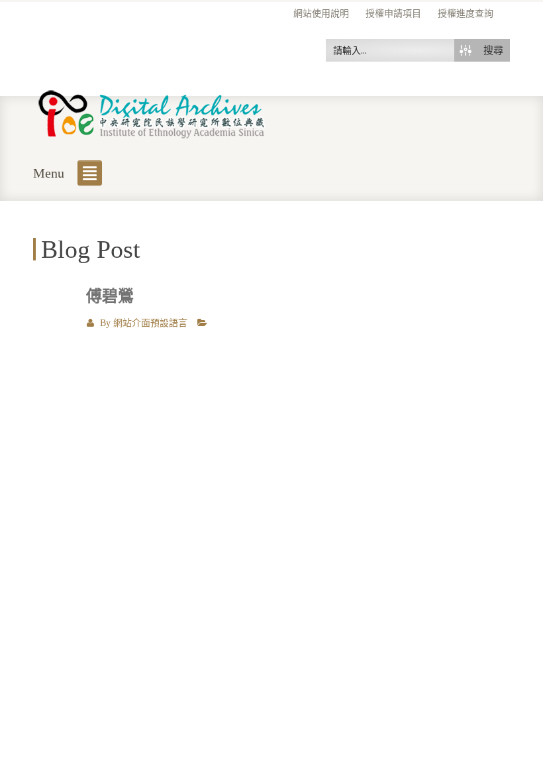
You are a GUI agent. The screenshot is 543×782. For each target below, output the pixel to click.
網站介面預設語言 (150, 323)
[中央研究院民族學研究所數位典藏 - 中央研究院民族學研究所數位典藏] (152, 112)
